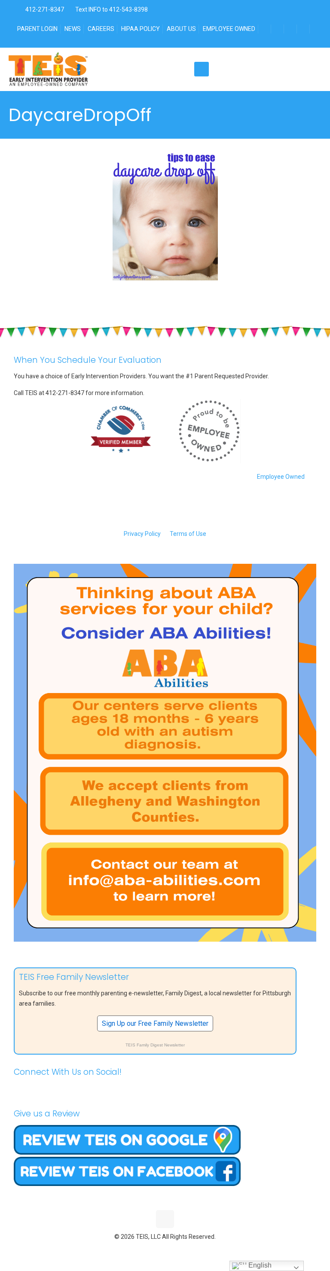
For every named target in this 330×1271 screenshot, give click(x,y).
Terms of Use (188, 533)
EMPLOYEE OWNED (229, 28)
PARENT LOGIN (37, 28)
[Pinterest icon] (174, 1249)
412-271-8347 (44, 9)
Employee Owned (281, 476)
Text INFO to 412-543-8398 (111, 9)
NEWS (72, 28)
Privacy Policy (142, 533)
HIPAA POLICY (140, 28)
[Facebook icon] (147, 1249)
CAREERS (101, 28)
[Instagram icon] (183, 1249)
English (259, 1265)
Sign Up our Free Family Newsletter (155, 1023)
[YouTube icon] (165, 1249)
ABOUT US (181, 28)
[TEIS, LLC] (48, 69)
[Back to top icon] (165, 1219)
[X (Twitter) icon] (156, 1249)
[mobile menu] (201, 69)
